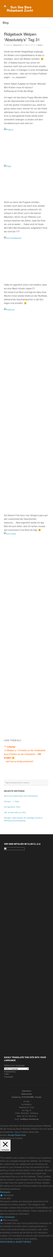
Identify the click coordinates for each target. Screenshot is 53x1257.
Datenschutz (26, 1094)
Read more (20, 1135)
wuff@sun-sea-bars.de (29, 1119)
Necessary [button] (5, 1192)
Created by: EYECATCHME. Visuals (26, 1097)
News (40, 45)
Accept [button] (11, 1135)
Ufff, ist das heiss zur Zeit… (15, 812)
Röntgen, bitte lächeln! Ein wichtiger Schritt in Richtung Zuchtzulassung (23, 819)
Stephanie (17, 45)
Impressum (26, 1091)
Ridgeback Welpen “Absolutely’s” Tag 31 (22, 36)
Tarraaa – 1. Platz (11, 801)
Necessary (8, 1195)
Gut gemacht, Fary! (12, 806)
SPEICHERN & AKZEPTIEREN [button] (15, 1241)
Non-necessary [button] (7, 1216)
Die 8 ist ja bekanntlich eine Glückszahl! (21, 795)
